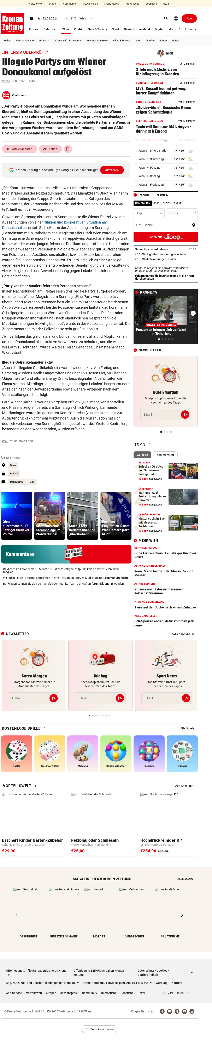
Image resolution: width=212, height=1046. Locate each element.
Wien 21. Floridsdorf (151, 184)
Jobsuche (151, 3)
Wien (65, 29)
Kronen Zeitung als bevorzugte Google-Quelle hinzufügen (67, 170)
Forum (163, 40)
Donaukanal (16, 481)
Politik (78, 29)
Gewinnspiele (90, 3)
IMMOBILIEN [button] (142, 203)
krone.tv (190, 29)
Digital (159, 29)
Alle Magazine (185, 879)
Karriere (177, 982)
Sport (115, 29)
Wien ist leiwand (25, 40)
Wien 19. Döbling (149, 176)
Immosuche (132, 3)
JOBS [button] (156, 203)
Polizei (14, 473)
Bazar (166, 3)
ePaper (53, 3)
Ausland (144, 29)
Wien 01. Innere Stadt (152, 150)
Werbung (161, 982)
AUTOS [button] (167, 203)
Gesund (129, 29)
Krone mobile (111, 3)
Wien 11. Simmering (151, 159)
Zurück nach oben (99, 1029)
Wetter (175, 40)
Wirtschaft (44, 40)
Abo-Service (14, 993)
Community (69, 3)
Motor (172, 29)
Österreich (50, 29)
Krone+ (34, 29)
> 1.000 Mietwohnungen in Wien (165, 259)
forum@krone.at (102, 583)
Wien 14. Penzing (149, 167)
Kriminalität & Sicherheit (68, 40)
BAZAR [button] (178, 203)
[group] (16, 516)
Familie (150, 40)
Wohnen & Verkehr (97, 40)
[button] (180, 29)
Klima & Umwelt (121, 40)
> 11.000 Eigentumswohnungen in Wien (165, 254)
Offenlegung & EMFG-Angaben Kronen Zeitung (98, 972)
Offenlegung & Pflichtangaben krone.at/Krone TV (36, 972)
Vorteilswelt (35, 3)
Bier (32, 481)
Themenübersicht (116, 577)
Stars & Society (97, 29)
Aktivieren (112, 170)
